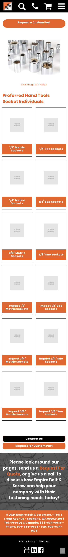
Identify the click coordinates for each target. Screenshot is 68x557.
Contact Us (34, 439)
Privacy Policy (27, 541)
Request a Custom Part (34, 22)
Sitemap (44, 541)
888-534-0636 (51, 523)
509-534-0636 (27, 527)
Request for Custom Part (34, 446)
